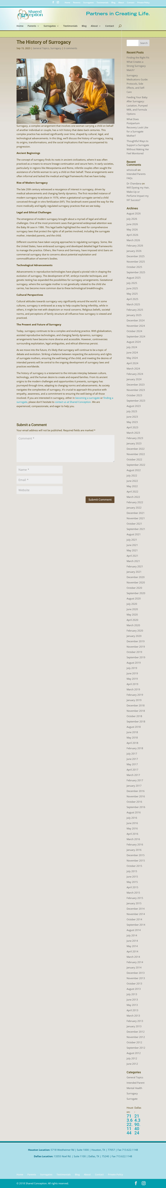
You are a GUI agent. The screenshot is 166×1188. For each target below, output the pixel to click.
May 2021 (132, 550)
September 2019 (136, 657)
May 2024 (132, 357)
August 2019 (134, 662)
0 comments (70, 48)
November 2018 (136, 710)
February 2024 (135, 373)
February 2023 (135, 438)
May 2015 (132, 882)
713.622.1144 (130, 1124)
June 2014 (132, 940)
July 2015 (132, 871)
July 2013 (132, 994)
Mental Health (134, 1088)
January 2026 (134, 250)
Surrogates (88, 3)
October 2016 (134, 801)
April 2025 (132, 299)
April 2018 (132, 742)
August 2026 (134, 213)
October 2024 (134, 331)
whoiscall (132, 169)
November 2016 (136, 796)
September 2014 (136, 924)
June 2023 (132, 416)
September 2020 (136, 593)
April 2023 (132, 427)
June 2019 (132, 673)
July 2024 (132, 347)
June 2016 (132, 823)
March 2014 (133, 956)
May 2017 (132, 764)
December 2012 (136, 1031)
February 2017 (135, 780)
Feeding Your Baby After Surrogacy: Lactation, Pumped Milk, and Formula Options (137, 105)
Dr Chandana (134, 183)
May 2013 (132, 1005)
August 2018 (134, 726)
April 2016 (132, 833)
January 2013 (134, 1026)
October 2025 (134, 267)
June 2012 (132, 1063)
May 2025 (132, 293)
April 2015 (132, 887)
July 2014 (132, 935)
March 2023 (133, 432)
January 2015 (134, 903)
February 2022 (135, 502)
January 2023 (134, 443)
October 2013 (134, 983)
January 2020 (134, 636)
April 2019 (132, 684)
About (121, 3)
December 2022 (136, 448)
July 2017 (132, 753)
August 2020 (134, 598)
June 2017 (132, 759)
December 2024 (136, 320)
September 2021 (136, 529)
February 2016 (135, 844)
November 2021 (136, 518)
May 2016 (132, 828)
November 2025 (136, 261)
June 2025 (132, 288)
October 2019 (134, 652)
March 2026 (133, 240)
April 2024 (132, 363)
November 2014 (136, 914)
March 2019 (133, 689)
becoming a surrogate (87, 397)
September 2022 (136, 464)
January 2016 (134, 849)
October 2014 (134, 919)
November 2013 (136, 978)
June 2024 (132, 352)
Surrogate (132, 1098)
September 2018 (136, 721)
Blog (113, 3)
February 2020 (135, 630)
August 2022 (134, 470)
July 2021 (132, 539)
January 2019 (134, 700)
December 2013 (136, 972)
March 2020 (133, 625)
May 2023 (132, 422)
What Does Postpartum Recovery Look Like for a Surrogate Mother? (137, 127)
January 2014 (134, 967)
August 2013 (134, 988)
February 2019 (135, 694)
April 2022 (132, 491)
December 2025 (136, 256)
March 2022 (133, 496)
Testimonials (102, 3)
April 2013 (132, 1010)
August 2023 (134, 406)
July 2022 (132, 475)
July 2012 (132, 1058)
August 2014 (134, 930)
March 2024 (133, 368)
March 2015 (133, 892)
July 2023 (132, 411)
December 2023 (136, 384)
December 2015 (136, 855)
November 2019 (136, 646)
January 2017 (134, 785)
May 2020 (132, 614)
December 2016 (136, 791)
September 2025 (136, 272)
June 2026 (132, 224)
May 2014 (132, 946)
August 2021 (134, 534)
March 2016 (133, 839)
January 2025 (134, 315)
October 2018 (134, 716)
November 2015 (136, 860)
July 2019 (132, 668)
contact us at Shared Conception (73, 402)
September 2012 (136, 1047)
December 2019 (136, 641)
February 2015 (135, 898)
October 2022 (134, 459)
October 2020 (134, 587)
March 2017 (133, 775)
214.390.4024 (137, 1124)
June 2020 (132, 609)
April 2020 (132, 619)
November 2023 (136, 390)
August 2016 (134, 812)
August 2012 (134, 1053)
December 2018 (136, 705)
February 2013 (135, 1021)
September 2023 (136, 400)
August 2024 (134, 341)
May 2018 (132, 737)
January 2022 (134, 507)
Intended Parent (135, 1082)
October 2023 (134, 395)
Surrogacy (55, 48)
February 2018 (135, 748)
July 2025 (132, 283)
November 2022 (136, 454)
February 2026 (135, 245)
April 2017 (132, 769)
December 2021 (136, 513)
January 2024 (134, 379)
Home (67, 3)
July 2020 (132, 603)
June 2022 (132, 480)
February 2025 (135, 309)
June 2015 (132, 876)
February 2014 (135, 962)
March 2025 (133, 304)
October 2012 (134, 1042)
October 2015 (134, 865)
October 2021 (134, 523)
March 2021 (133, 561)
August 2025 (134, 277)
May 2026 (132, 229)
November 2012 (136, 1037)
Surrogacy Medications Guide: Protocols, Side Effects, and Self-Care (137, 84)
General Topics (41, 48)
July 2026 (132, 218)
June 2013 (132, 999)
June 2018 (132, 732)
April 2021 (132, 555)
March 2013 (133, 1015)
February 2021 (135, 566)
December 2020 (136, 577)
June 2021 (132, 545)
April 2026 (132, 234)
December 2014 (136, 908)
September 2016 (136, 807)
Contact (130, 3)
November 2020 (136, 582)
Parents (76, 3)
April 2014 (132, 951)
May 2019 (132, 678)
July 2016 (132, 817)
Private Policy (143, 3)
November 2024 (136, 325)
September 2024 (136, 336)
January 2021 (134, 571)
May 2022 (132, 486)
